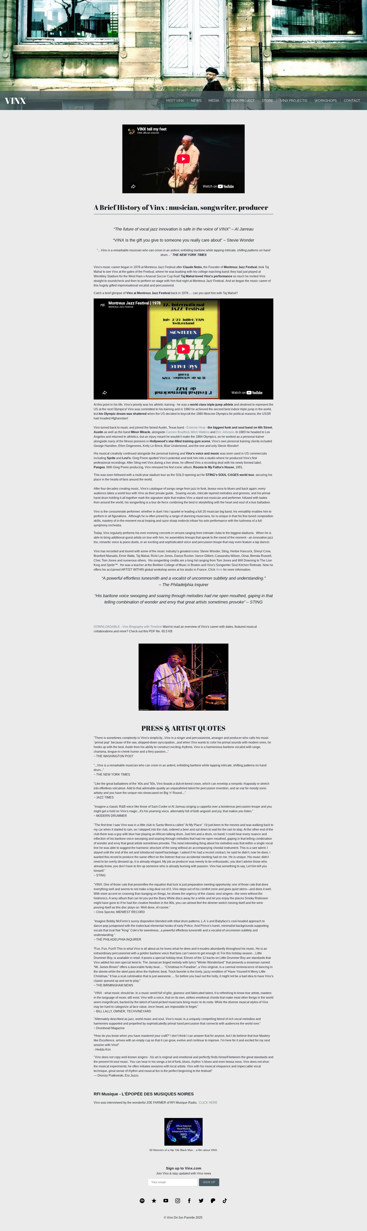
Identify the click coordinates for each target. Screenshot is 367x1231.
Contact (352, 101)
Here (219, 569)
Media (214, 101)
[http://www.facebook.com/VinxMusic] (189, 1200)
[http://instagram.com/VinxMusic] (177, 1200)
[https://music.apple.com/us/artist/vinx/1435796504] (154, 1200)
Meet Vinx (175, 101)
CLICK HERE (208, 1102)
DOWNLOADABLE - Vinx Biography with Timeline (128, 626)
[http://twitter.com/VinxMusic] (201, 1200)
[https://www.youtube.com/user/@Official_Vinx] (165, 1200)
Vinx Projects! (293, 101)
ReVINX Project (240, 101)
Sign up (209, 1182)
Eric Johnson (225, 432)
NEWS (196, 101)
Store (267, 101)
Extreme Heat (196, 427)
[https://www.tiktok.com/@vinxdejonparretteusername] (224, 1200)
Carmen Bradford (177, 432)
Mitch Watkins (200, 432)
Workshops (325, 101)
